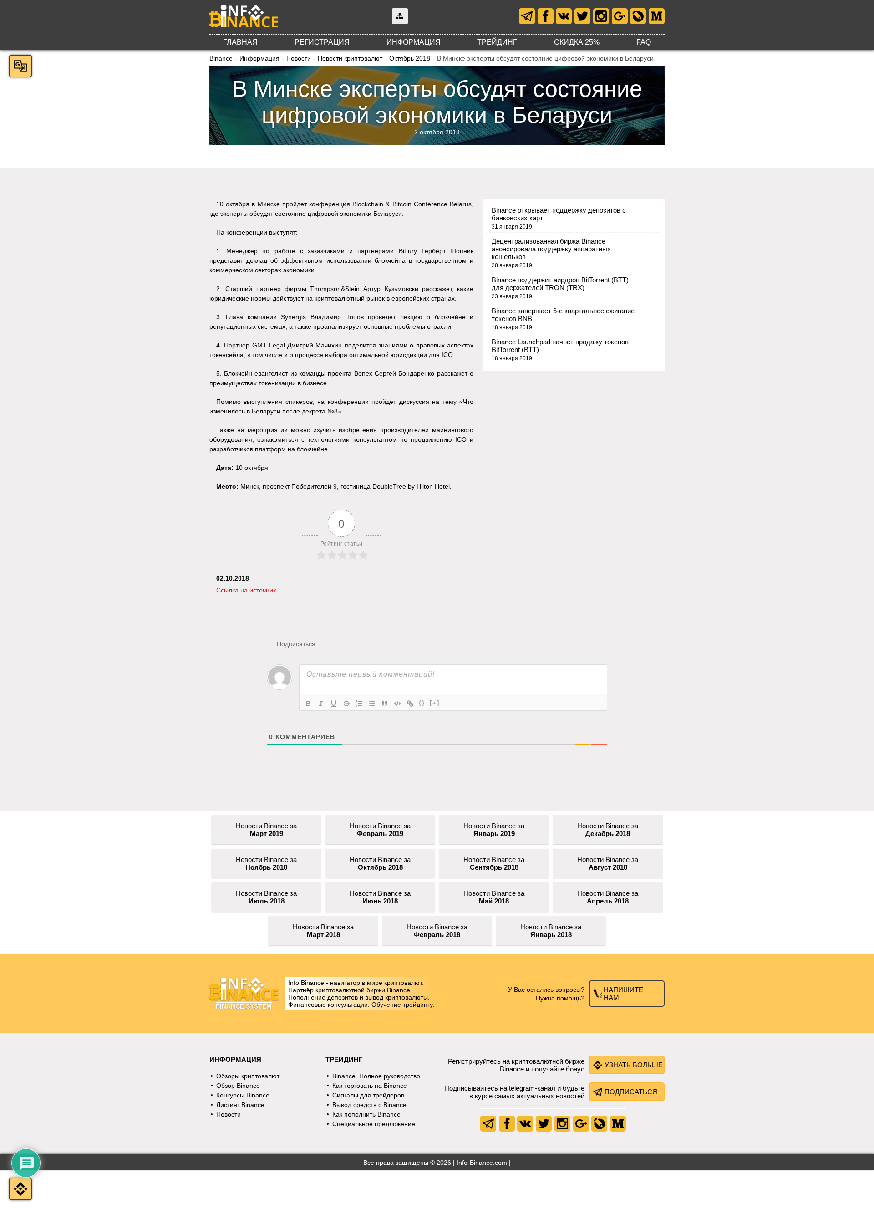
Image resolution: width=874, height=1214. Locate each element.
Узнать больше (634, 1065)
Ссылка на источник (246, 590)
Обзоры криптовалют (247, 1076)
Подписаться (631, 1092)
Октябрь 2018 (409, 58)
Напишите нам (623, 993)
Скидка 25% (577, 42)
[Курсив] (321, 703)
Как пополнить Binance (366, 1114)
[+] (435, 702)
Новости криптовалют (350, 58)
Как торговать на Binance (369, 1085)
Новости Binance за (266, 829)
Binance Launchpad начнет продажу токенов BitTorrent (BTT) (560, 345)
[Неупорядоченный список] (372, 703)
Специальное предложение (373, 1123)
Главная (240, 42)
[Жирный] (308, 703)
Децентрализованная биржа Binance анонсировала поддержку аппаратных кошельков (551, 248)
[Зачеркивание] (346, 703)
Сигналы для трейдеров (368, 1095)
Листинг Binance (240, 1104)
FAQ (643, 42)
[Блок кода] (397, 703)
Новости (298, 58)
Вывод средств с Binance (369, 1104)
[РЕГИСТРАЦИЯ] (20, 1189)
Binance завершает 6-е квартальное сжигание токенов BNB (563, 314)
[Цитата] (384, 703)
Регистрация (322, 42)
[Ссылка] (410, 703)
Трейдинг (497, 42)
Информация (413, 42)
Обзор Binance (238, 1085)
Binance (221, 58)
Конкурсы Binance (242, 1095)
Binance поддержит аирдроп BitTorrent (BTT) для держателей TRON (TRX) (560, 283)
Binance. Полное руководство (376, 1076)
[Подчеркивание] (333, 703)
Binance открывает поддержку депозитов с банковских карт (559, 214)
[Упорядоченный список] (359, 703)
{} (422, 702)
